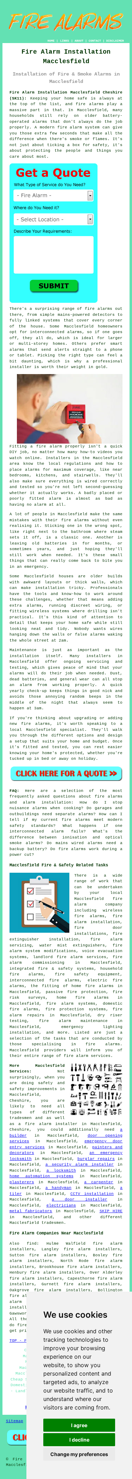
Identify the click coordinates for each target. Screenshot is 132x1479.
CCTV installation (92, 1194)
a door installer (79, 1199)
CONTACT (95, 40)
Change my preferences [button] (79, 1454)
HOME (51, 40)
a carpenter (98, 1182)
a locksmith (61, 1170)
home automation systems (42, 1176)
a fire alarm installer (47, 1124)
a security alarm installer (79, 1164)
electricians (61, 1205)
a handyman (58, 1188)
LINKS (64, 40)
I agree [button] (79, 1425)
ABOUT (79, 40)
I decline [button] (79, 1440)
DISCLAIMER (115, 40)
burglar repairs (96, 1159)
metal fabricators (31, 1211)
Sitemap (14, 1421)
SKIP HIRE (111, 1211)
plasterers (22, 1182)
